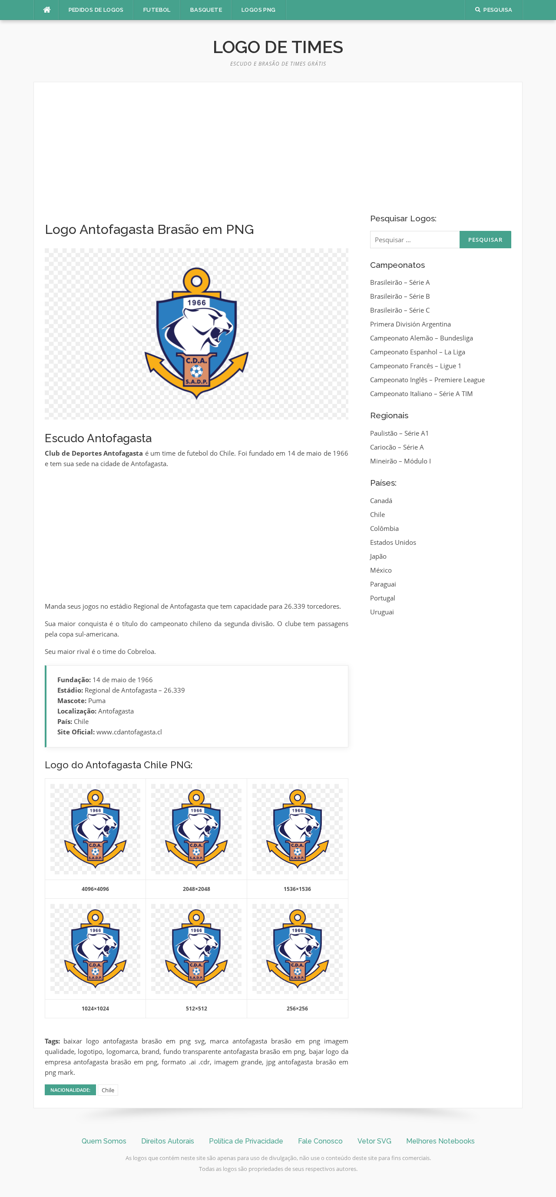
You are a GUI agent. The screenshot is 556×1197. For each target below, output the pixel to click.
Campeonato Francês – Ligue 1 (416, 365)
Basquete (206, 10)
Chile (108, 1090)
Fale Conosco (320, 1141)
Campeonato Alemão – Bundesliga (421, 337)
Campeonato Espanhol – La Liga (417, 351)
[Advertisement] (196, 157)
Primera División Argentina (410, 324)
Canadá (381, 500)
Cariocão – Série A (397, 447)
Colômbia (384, 528)
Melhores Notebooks (440, 1141)
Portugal (382, 597)
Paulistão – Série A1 (399, 433)
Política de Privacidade (246, 1141)
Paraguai (383, 584)
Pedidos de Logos (96, 10)
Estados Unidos (393, 542)
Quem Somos (104, 1141)
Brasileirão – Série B (400, 296)
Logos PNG (259, 10)
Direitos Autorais (167, 1141)
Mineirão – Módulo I (400, 461)
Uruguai (382, 611)
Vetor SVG (374, 1141)
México (381, 570)
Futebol (157, 10)
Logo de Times (278, 47)
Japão (378, 556)
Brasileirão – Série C (400, 310)
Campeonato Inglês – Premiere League (427, 379)
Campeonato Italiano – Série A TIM (421, 393)
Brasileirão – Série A (400, 282)
